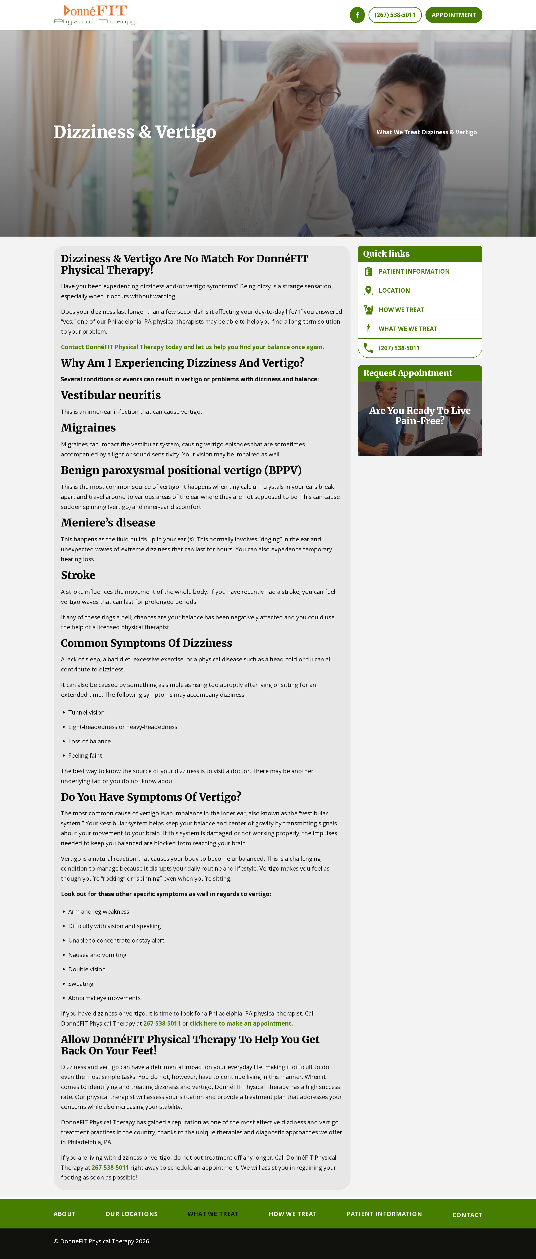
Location (394, 290)
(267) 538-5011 (399, 348)
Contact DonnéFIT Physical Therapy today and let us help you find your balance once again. (192, 347)
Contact (467, 1215)
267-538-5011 (162, 1023)
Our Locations (131, 1214)
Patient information (414, 271)
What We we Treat (408, 329)
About (65, 1214)
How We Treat (401, 310)
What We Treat (398, 132)
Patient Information (384, 1214)
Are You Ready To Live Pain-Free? (420, 415)
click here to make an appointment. (241, 1023)
